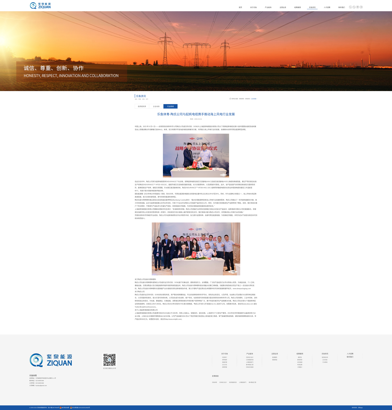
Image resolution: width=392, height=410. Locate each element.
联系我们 (350, 357)
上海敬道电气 (249, 362)
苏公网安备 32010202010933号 (81, 407)
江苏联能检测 (249, 360)
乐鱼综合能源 (249, 367)
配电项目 (299, 360)
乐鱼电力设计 (249, 357)
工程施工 (299, 367)
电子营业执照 (65, 407)
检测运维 (299, 364)
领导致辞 (224, 360)
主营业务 (274, 354)
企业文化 (224, 364)
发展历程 (224, 362)
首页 (240, 7)
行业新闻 (170, 106)
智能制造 (274, 360)
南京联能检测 (233, 382)
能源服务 (274, 357)
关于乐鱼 (224, 354)
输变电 (300, 357)
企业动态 (253, 99)
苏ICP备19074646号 (53, 407)
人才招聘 (350, 354)
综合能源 (299, 362)
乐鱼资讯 (247, 99)
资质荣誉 (224, 367)
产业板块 (249, 354)
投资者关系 (142, 106)
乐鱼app (360, 407)
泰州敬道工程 (249, 364)
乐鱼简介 (224, 357)
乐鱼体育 (241, 99)
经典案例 (300, 354)
